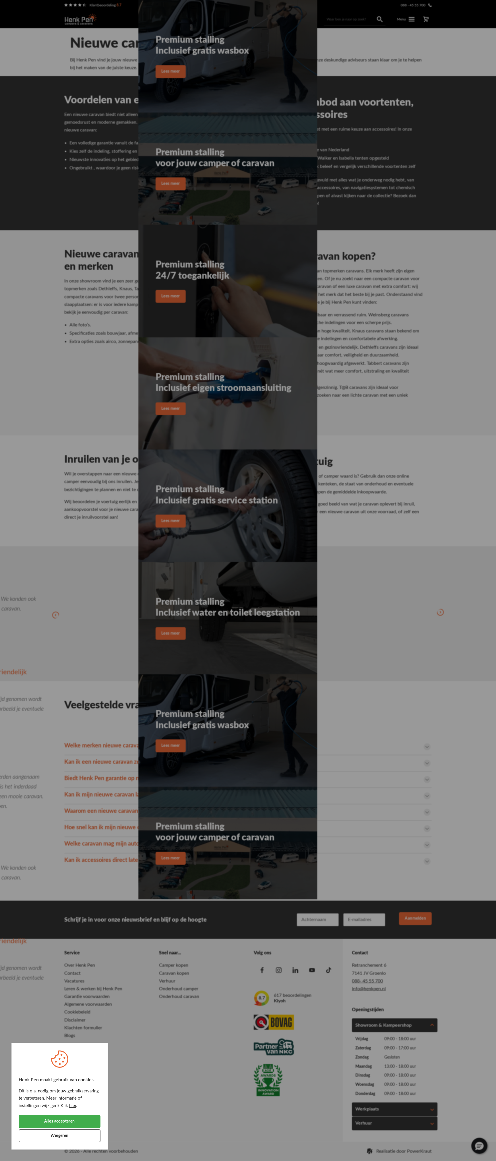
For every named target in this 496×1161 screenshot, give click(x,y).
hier (72, 1106)
